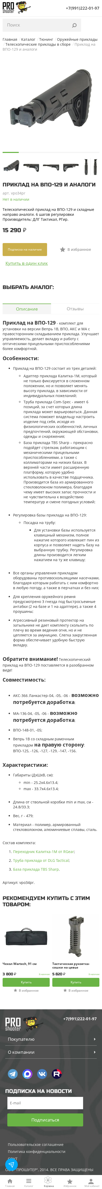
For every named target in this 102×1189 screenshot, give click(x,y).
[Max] (27, 1074)
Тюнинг (46, 39)
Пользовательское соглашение (36, 1144)
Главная (10, 39)
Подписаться (45, 1120)
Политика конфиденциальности (36, 1151)
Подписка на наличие (25, 249)
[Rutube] (57, 1074)
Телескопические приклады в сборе (38, 44)
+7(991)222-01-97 (82, 8)
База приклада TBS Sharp (36, 869)
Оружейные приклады (77, 39)
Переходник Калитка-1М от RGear (43, 851)
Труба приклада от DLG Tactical (41, 860)
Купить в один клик (26, 263)
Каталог (28, 39)
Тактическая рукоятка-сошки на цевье (71, 965)
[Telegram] (13, 1074)
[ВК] (42, 1074)
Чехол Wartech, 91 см (20, 964)
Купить (26, 982)
